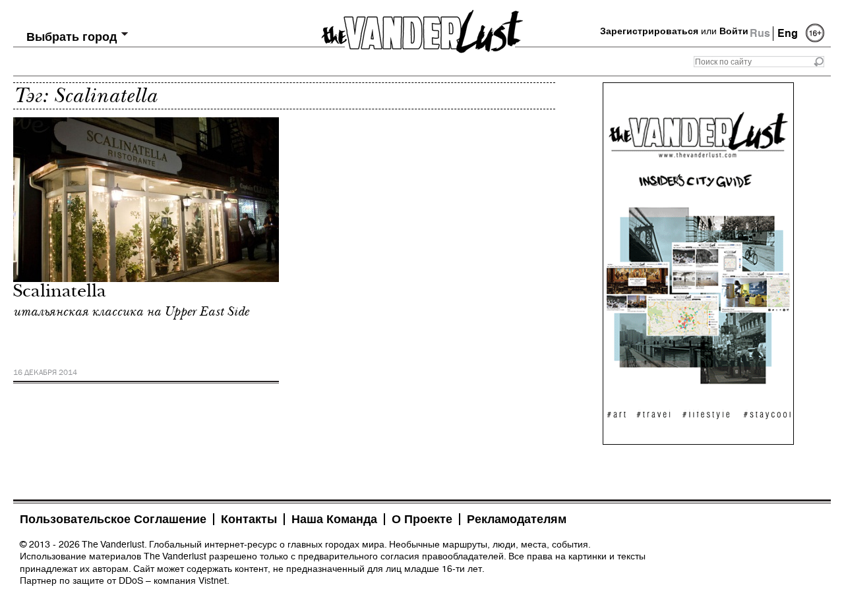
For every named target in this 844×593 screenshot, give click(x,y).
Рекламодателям (516, 519)
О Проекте (422, 519)
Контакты (249, 519)
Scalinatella (59, 293)
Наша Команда (334, 519)
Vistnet (212, 580)
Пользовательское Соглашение (113, 519)
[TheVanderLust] (422, 27)
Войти (733, 31)
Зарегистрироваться (649, 31)
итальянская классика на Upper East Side (131, 312)
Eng (787, 33)
